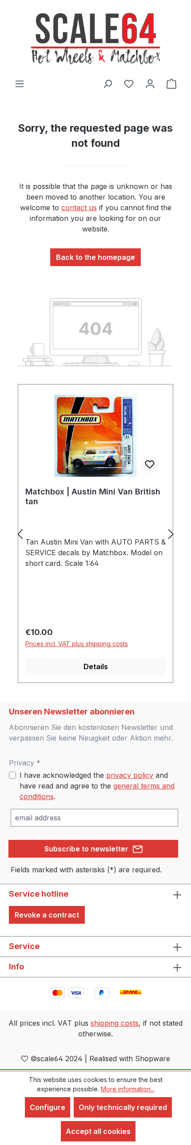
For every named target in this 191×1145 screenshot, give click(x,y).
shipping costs (115, 1023)
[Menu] (19, 83)
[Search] (107, 83)
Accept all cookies (98, 1131)
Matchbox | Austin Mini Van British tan (92, 496)
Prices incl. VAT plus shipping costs (76, 643)
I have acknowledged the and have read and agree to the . (97, 786)
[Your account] (150, 83)
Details (96, 666)
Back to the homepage (95, 257)
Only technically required (123, 1107)
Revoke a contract (47, 914)
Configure (47, 1107)
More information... (128, 1089)
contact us (79, 207)
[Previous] (20, 533)
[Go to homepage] (95, 39)
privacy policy (129, 775)
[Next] (171, 533)
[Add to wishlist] (150, 464)
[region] (95, 533)
